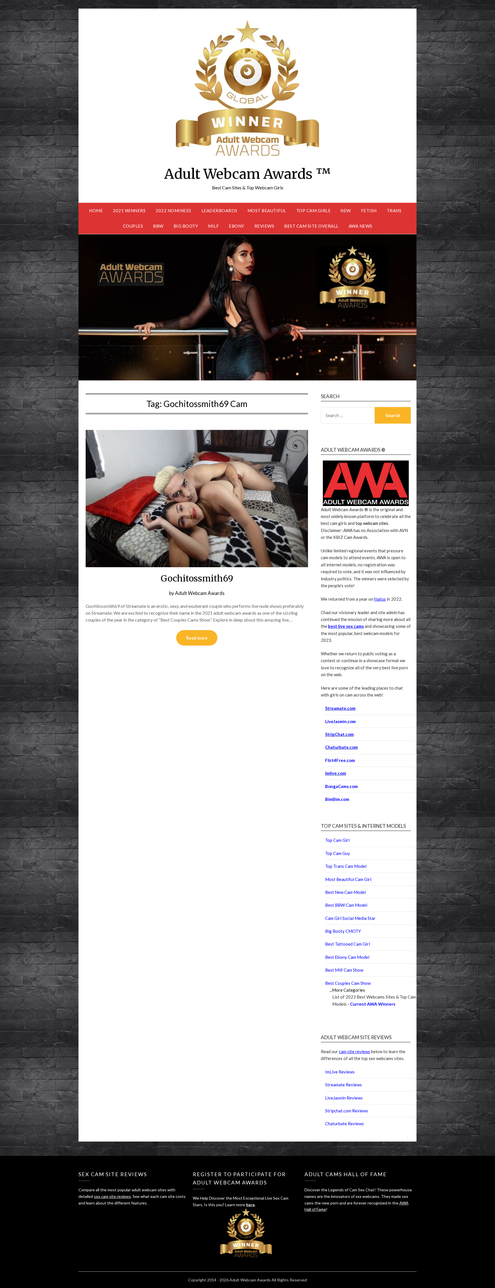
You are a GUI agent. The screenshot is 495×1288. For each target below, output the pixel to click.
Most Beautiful (266, 210)
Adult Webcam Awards (200, 593)
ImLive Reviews (340, 1071)
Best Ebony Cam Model (347, 957)
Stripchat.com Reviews (346, 1110)
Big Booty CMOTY (343, 931)
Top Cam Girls (313, 210)
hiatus (380, 599)
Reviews (264, 226)
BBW (158, 226)
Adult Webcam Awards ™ (247, 173)
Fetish (369, 210)
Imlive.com (335, 773)
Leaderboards (219, 210)
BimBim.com (337, 799)
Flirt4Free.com (340, 760)
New (345, 210)
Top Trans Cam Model (345, 866)
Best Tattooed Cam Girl (347, 943)
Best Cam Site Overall (311, 226)
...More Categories (347, 990)
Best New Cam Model (345, 892)
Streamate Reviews (343, 1084)
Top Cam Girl (337, 840)
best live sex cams (346, 626)
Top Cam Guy (337, 853)
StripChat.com (339, 734)
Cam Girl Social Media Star (350, 918)
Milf (213, 226)
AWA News (360, 226)
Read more (196, 637)
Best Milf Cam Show (344, 970)
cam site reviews (354, 1051)
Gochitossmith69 (197, 578)
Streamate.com (340, 708)
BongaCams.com (341, 786)
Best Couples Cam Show (348, 983)
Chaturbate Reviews (344, 1123)
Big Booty (186, 226)
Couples (133, 226)
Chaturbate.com (341, 747)
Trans (394, 210)
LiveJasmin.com (340, 721)
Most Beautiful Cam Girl (348, 879)
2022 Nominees (173, 210)
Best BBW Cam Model (346, 905)
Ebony (236, 226)
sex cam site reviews (112, 1196)
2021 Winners (129, 210)
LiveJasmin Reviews (344, 1097)
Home (96, 210)
